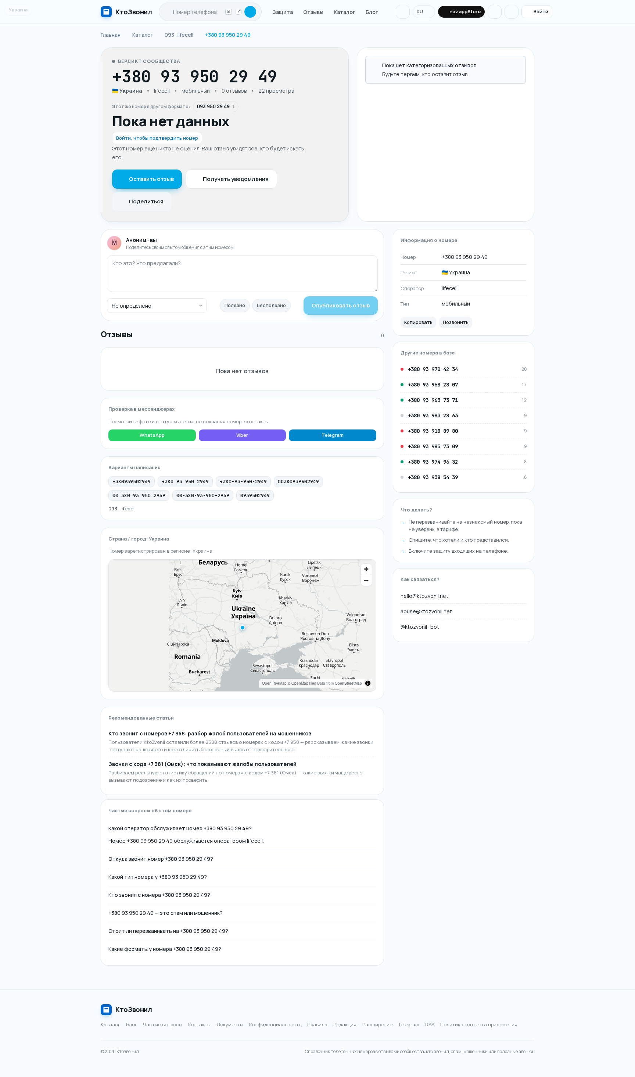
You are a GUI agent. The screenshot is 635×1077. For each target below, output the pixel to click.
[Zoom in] (366, 569)
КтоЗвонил (133, 1009)
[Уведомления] (403, 12)
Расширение (377, 1024)
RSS (429, 1024)
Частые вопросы (162, 1024)
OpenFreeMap (274, 683)
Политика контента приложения (478, 1024)
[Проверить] (250, 12)
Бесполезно (271, 305)
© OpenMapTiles (302, 683)
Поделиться (146, 201)
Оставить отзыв (151, 179)
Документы (229, 1024)
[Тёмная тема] (495, 12)
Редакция (344, 1024)
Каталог (344, 11)
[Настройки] (512, 12)
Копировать (418, 321)
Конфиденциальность (275, 1024)
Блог (372, 11)
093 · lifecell (122, 508)
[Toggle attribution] (367, 683)
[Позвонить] (299, 76)
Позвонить (456, 321)
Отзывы (313, 11)
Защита (283, 11)
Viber (242, 435)
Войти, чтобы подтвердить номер (157, 138)
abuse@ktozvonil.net (426, 610)
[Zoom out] (366, 580)
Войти (541, 11)
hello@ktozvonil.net (424, 595)
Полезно (235, 305)
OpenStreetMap (348, 683)
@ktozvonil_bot (420, 626)
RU (420, 11)
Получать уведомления (236, 179)
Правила (317, 1024)
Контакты (199, 1024)
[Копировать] (285, 76)
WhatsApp (152, 435)
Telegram (333, 435)
